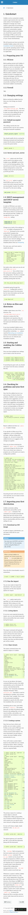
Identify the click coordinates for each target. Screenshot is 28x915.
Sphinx (11, 910)
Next (21, 902)
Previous (8, 902)
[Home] (4, 8)
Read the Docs (14, 912)
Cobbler (15, 2)
